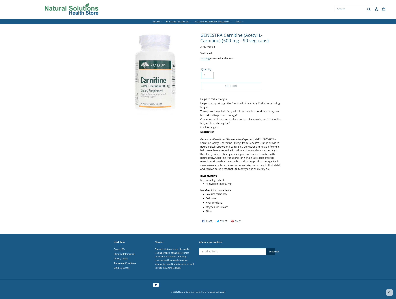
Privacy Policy (121, 258)
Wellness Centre (121, 268)
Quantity (206, 69)
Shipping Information (124, 254)
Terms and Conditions (125, 263)
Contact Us (119, 249)
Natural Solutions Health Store (192, 291)
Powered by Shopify (216, 291)
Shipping (205, 58)
